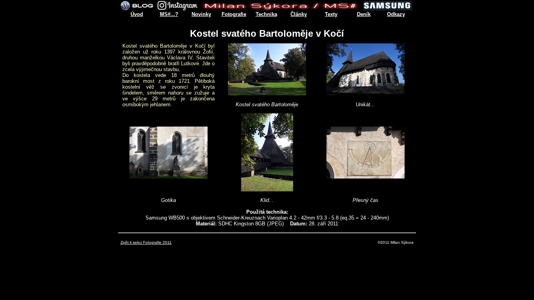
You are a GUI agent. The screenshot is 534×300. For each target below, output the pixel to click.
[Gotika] (168, 176)
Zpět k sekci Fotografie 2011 (146, 242)
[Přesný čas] (365, 176)
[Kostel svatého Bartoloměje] (267, 93)
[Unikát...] (365, 93)
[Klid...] (267, 189)
